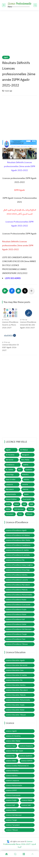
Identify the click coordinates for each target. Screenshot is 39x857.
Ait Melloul (24, 450)
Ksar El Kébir (10, 479)
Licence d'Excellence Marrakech (18, 585)
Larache (25, 484)
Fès (19, 469)
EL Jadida (9, 469)
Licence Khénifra (12, 770)
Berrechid (9, 460)
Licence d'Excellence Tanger (16, 634)
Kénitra (26, 479)
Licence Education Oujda (15, 705)
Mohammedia (11, 494)
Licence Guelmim (25, 756)
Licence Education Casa (14, 670)
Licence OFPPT (11, 790)
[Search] (15, 854)
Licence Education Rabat (15, 710)
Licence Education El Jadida (16, 675)
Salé (31, 504)
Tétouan (29, 514)
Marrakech (10, 489)
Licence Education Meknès (16, 695)
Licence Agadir (11, 731)
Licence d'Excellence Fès (15, 560)
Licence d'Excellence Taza (15, 639)
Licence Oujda (11, 800)
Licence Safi (10, 805)
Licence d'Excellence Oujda (16, 609)
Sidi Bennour (19, 509)
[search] (35, 5)
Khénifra (25, 474)
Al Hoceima (10, 455)
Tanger (30, 509)
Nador (26, 494)
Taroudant (9, 514)
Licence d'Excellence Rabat (16, 614)
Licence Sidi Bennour (14, 815)
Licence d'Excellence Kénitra (16, 575)
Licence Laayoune (12, 780)
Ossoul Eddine (11, 499)
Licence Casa (10, 746)
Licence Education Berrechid (16, 665)
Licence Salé (26, 805)
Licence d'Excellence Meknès (17, 590)
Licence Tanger (11, 820)
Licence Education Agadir (15, 660)
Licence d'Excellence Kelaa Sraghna (19, 565)
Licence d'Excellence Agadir (16, 530)
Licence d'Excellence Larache (17, 580)
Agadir (6, 57)
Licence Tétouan (12, 830)
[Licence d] (10, 313)
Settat (8, 509)
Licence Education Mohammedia (18, 700)
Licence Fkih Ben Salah (14, 751)
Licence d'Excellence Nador (16, 599)
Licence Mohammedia (14, 785)
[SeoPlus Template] (8, 841)
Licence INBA (11, 761)
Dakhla (25, 464)
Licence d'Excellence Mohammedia (19, 594)
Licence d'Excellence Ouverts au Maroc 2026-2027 (10, 325)
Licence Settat (11, 810)
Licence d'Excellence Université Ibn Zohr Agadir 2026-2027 (28, 325)
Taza (20, 514)
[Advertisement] (19, 34)
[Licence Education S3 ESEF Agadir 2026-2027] (10, 335)
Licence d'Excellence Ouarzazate (18, 604)
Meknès (25, 489)
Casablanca (10, 464)
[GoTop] (32, 854)
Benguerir (25, 455)
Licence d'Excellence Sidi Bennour (19, 629)
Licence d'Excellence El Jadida (17, 550)
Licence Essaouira (26, 746)
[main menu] (3, 5)
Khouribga (10, 474)
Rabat (16, 504)
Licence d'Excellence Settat (16, 624)
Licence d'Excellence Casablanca (18, 545)
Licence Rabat (27, 800)
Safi (24, 504)
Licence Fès (10, 756)
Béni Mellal (25, 460)
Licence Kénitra (11, 775)
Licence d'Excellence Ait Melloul (18, 535)
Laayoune (9, 484)
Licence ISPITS (26, 761)
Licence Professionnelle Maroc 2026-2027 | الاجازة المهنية (19, 844)
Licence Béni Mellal (13, 741)
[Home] (6, 854)
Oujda (8, 504)
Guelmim (28, 469)
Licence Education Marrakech (17, 690)
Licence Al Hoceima (13, 736)
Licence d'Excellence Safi (15, 619)
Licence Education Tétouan (16, 715)
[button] (12, 291)
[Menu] (24, 854)
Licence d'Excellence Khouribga (18, 570)
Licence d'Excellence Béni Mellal (18, 540)
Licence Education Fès (14, 680)
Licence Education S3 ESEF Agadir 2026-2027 (10, 347)
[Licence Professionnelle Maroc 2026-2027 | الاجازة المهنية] (19, 5)
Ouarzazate (27, 499)
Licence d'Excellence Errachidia (18, 555)
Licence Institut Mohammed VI (17, 765)
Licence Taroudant (13, 825)
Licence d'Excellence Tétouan (17, 644)
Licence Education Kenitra (15, 685)
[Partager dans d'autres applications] (31, 291)
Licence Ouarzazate (13, 795)
